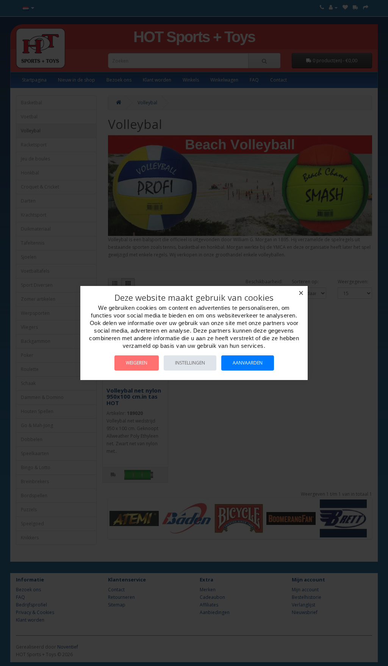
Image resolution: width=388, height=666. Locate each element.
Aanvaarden (248, 363)
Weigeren (136, 363)
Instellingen (190, 363)
